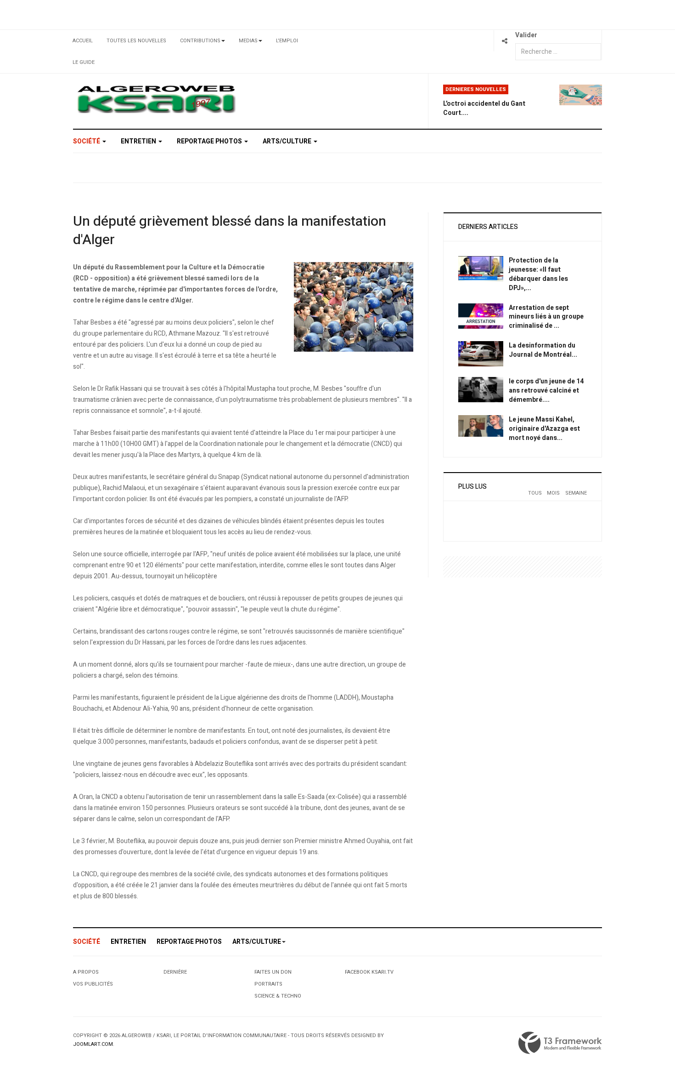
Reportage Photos (210, 141)
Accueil (83, 41)
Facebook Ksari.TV (369, 972)
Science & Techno (277, 996)
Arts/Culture (288, 141)
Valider (526, 35)
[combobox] (558, 51)
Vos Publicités (93, 984)
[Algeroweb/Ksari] (156, 98)
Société (87, 141)
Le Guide (84, 62)
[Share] (504, 40)
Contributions (200, 41)
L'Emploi (287, 41)
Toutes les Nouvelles (136, 41)
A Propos (86, 972)
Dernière (175, 972)
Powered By (560, 1043)
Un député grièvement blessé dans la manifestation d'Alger (229, 230)
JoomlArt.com (93, 1044)
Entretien (139, 141)
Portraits (268, 984)
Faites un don (273, 972)
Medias (248, 41)
